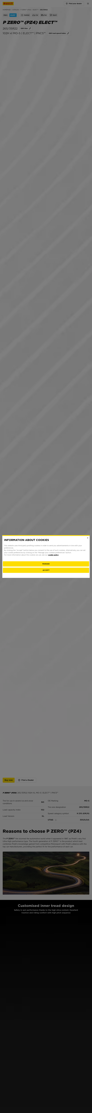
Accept (46, 570)
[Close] (87, 538)
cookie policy (53, 555)
